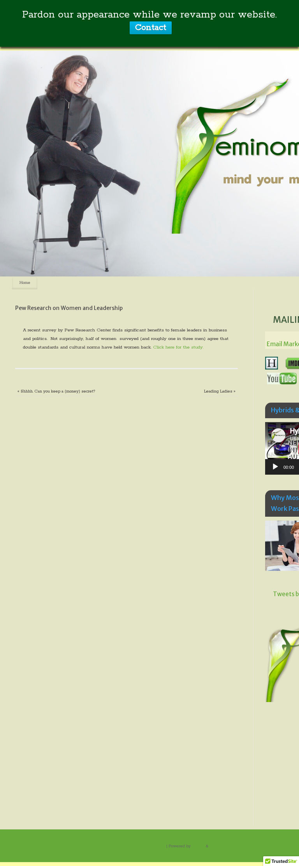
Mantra (198, 846)
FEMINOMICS (152, 846)
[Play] (275, 467)
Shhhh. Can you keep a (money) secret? (56, 391)
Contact (150, 27)
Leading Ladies (220, 391)
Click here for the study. (178, 347)
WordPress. (220, 846)
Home (24, 282)
